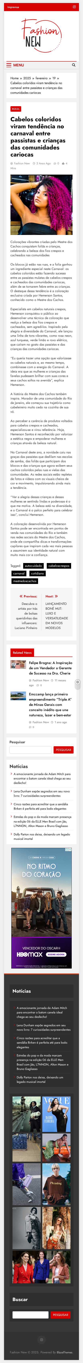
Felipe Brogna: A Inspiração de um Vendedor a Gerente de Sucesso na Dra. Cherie (50, 668)
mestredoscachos (24, 581)
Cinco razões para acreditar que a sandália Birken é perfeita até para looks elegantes (41, 806)
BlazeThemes (64, 1352)
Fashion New (22, 163)
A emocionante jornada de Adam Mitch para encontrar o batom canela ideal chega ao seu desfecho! (42, 778)
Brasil (16, 109)
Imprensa (13, 7)
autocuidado (33, 565)
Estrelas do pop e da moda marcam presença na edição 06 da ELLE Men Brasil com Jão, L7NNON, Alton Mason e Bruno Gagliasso (42, 821)
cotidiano (37, 573)
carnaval (19, 573)
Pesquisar (17, 742)
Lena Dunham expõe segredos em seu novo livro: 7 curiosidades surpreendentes (42, 793)
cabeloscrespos (59, 565)
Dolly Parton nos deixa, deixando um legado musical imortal (42, 836)
